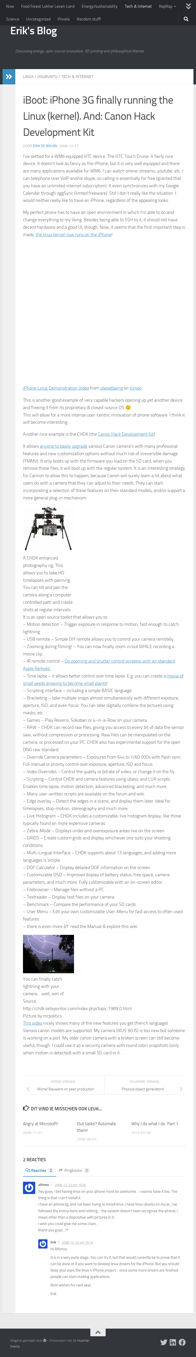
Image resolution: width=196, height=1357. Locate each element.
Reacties (41, 1170)
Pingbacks (76, 1170)
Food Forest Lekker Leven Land (48, 6)
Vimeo (136, 388)
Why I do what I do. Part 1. (155, 1123)
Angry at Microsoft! (40, 1123)
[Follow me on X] (163, 1342)
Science (12, 19)
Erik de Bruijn (45, 146)
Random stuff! (89, 19)
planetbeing (111, 388)
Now (10, 6)
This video (32, 1023)
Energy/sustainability (100, 6)
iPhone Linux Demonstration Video (56, 388)
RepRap (165, 6)
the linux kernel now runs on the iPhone (74, 234)
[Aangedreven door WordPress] (44, 1340)
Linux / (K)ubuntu (40, 76)
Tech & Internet (138, 6)
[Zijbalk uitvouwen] (9, 76)
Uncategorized (38, 19)
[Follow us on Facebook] (182, 1342)
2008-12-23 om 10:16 (77, 1242)
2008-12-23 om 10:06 (70, 1185)
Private (64, 19)
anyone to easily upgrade (63, 446)
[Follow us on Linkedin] (173, 1342)
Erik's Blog (33, 30)
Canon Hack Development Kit (126, 434)
